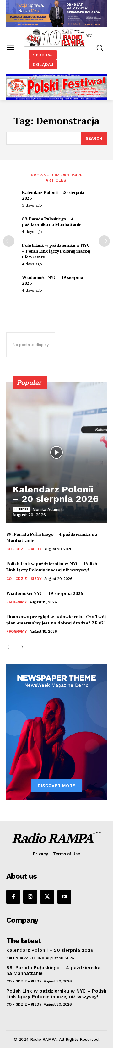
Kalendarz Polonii (25, 958)
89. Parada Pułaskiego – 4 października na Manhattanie (51, 221)
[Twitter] (47, 897)
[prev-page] (8, 241)
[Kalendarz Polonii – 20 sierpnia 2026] (56, 452)
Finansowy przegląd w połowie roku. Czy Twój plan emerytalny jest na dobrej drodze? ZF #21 (56, 620)
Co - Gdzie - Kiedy (23, 549)
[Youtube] (64, 897)
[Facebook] (13, 897)
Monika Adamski (48, 509)
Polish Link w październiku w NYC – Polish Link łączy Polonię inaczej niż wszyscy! (56, 250)
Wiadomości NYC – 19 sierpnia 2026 (52, 280)
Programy (16, 602)
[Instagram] (30, 897)
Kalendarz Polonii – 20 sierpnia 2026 (53, 195)
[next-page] (104, 241)
